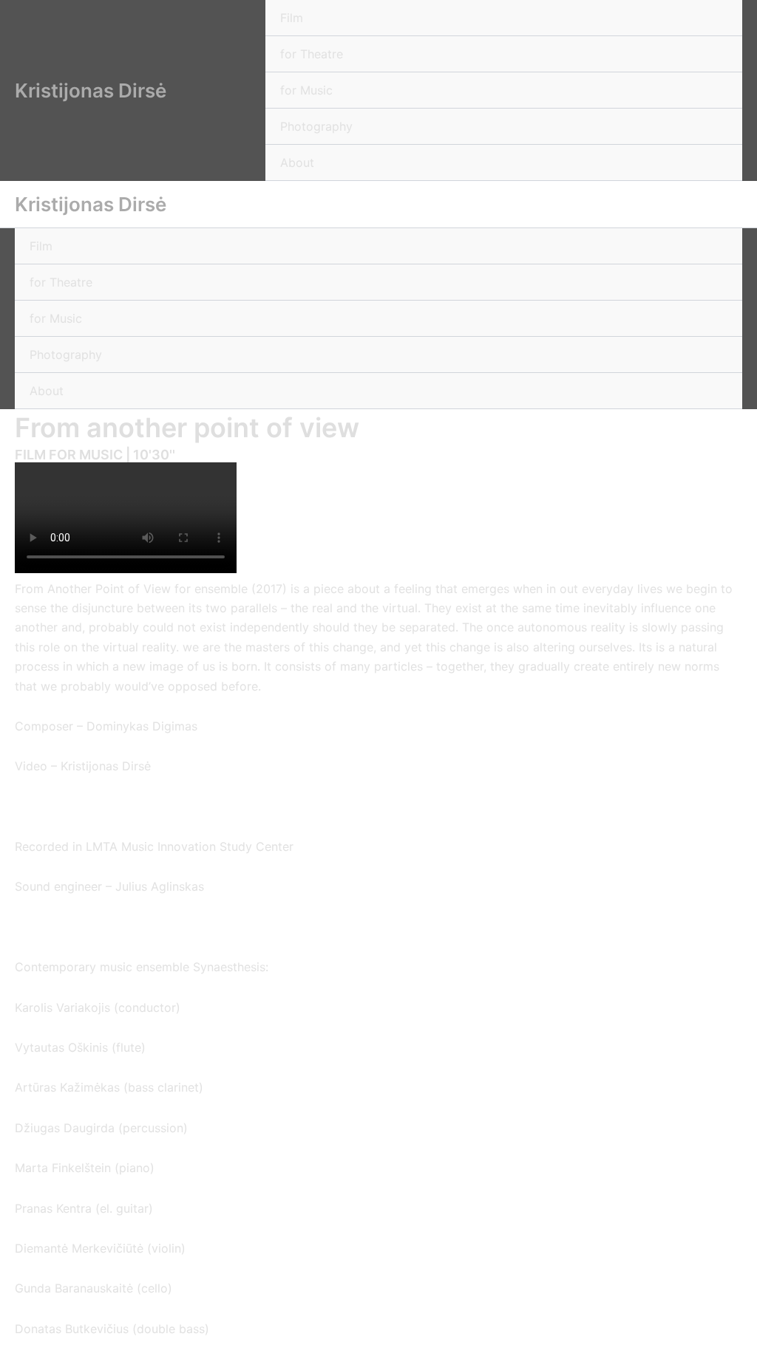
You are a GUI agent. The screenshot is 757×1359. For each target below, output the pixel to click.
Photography (316, 126)
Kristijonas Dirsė (90, 90)
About (297, 162)
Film (291, 17)
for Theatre (311, 54)
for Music (306, 90)
